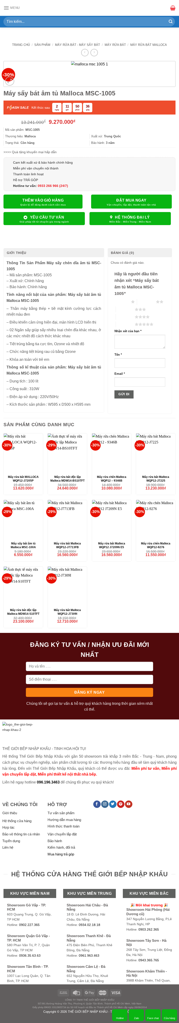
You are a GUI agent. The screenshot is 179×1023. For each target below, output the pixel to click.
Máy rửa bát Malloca (148, 45)
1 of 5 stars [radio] (121, 302)
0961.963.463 (89, 955)
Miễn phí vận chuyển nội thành (36, 168)
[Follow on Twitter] (112, 804)
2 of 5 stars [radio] (146, 302)
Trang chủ (21, 45)
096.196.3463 (48, 782)
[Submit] (171, 22)
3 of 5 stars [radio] (125, 309)
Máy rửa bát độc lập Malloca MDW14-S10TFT (23, 611)
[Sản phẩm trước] (84, 52)
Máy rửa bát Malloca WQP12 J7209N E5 (111, 545)
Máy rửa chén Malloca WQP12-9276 (155, 545)
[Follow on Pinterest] (120, 804)
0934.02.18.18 (89, 925)
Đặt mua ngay (131, 200)
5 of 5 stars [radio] (125, 324)
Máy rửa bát (115, 45)
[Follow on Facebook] (96, 804)
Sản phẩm (42, 45)
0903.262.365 (148, 929)
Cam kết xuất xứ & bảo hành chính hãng (43, 162)
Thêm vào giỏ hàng (43, 200)
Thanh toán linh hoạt (28, 174)
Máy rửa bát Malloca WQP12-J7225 (155, 478)
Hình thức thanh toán (63, 826)
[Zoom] (9, 81)
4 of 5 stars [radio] (125, 317)
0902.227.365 (29, 925)
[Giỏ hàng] (173, 8)
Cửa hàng (169, 1018)
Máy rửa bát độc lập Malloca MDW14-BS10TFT (67, 478)
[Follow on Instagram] (104, 804)
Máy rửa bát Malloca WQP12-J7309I (67, 611)
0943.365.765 (148, 960)
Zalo (136, 1018)
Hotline (120, 1018)
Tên (118, 354)
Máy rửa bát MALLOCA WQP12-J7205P (23, 478)
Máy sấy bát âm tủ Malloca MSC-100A (23, 545)
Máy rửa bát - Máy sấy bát (77, 45)
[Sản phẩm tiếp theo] (94, 52)
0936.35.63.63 (30, 955)
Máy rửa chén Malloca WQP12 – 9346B (111, 478)
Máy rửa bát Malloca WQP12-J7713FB (67, 545)
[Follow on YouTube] (128, 804)
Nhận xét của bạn (127, 331)
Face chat (153, 1018)
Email (119, 373)
